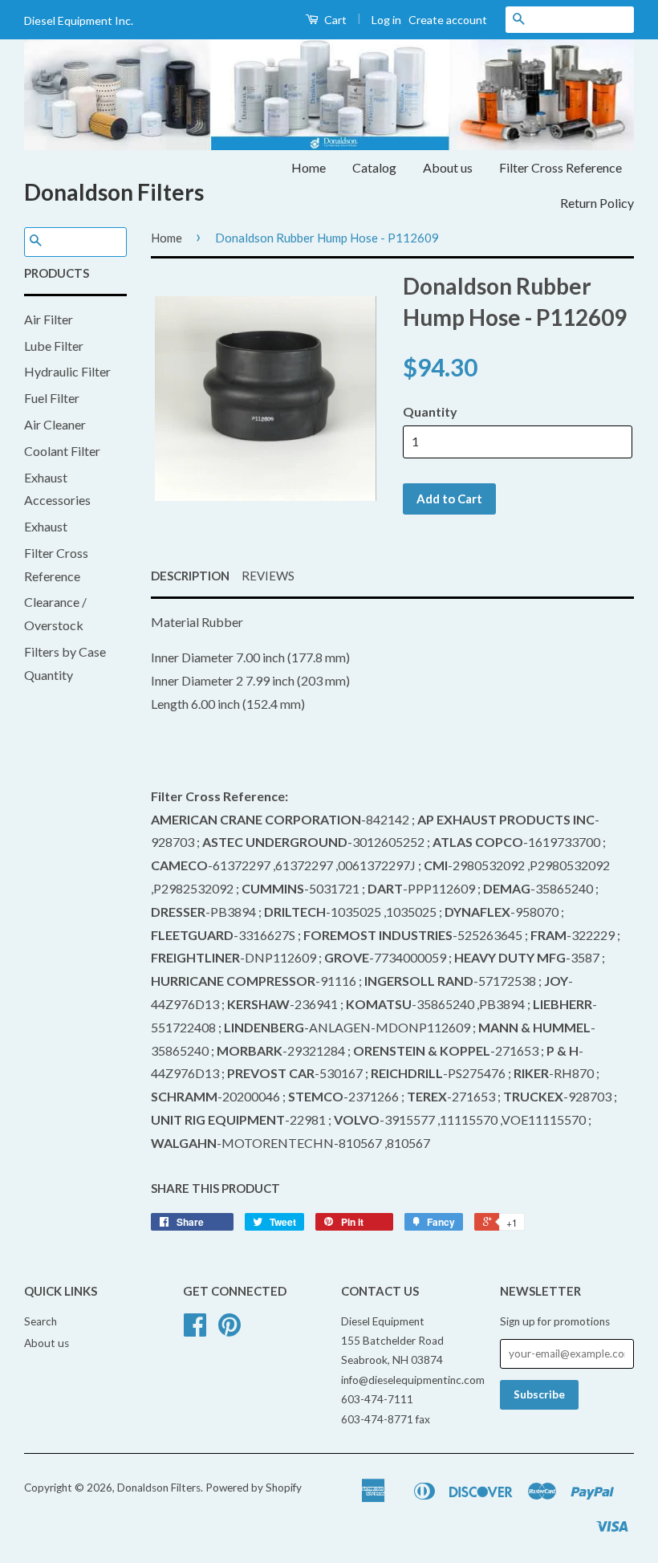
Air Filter (48, 319)
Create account (447, 19)
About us (448, 167)
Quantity (430, 411)
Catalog (374, 167)
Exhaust (45, 526)
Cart (334, 19)
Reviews (268, 575)
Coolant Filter (62, 450)
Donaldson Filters (114, 192)
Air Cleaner (55, 424)
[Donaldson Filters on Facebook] (195, 1330)
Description (190, 575)
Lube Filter (53, 345)
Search (40, 1321)
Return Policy (597, 202)
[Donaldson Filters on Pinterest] (229, 1330)
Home (308, 167)
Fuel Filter (51, 397)
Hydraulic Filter (67, 371)
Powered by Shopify (253, 1487)
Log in (386, 19)
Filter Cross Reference (560, 167)
